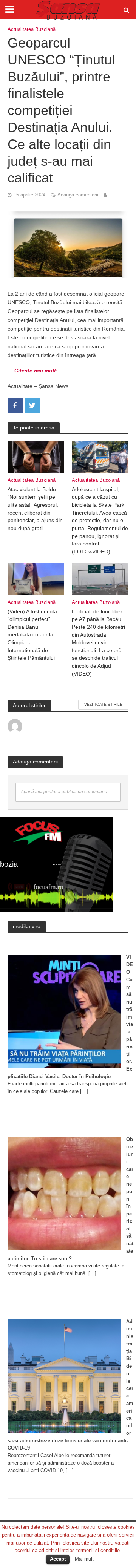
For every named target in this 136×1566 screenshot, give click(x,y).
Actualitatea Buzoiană (32, 29)
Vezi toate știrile (103, 704)
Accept (58, 1559)
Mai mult (84, 1559)
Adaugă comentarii (77, 195)
